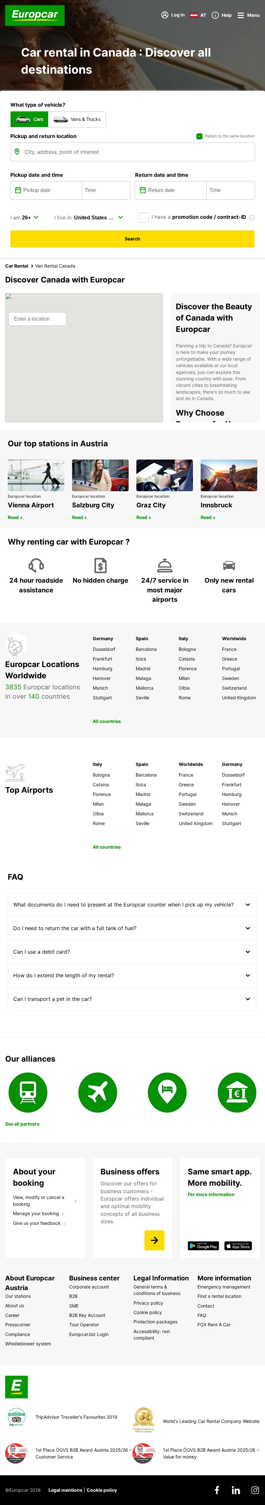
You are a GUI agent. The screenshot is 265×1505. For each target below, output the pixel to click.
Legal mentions (65, 1490)
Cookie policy (102, 1490)
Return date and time (161, 175)
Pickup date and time (36, 175)
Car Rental (16, 266)
